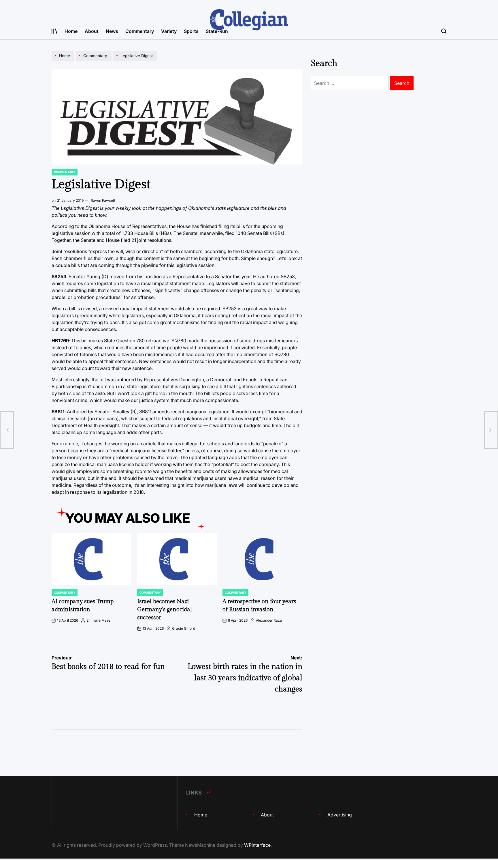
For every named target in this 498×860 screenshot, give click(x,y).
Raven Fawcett (103, 200)
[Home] (64, 60)
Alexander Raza (269, 620)
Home (71, 31)
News (112, 31)
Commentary (139, 31)
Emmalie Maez (98, 620)
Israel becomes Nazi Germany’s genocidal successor (164, 609)
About (92, 31)
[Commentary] (94, 60)
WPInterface (257, 845)
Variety (169, 31)
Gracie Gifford (183, 628)
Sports (191, 31)
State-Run (217, 31)
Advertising (339, 815)
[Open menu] (54, 31)
